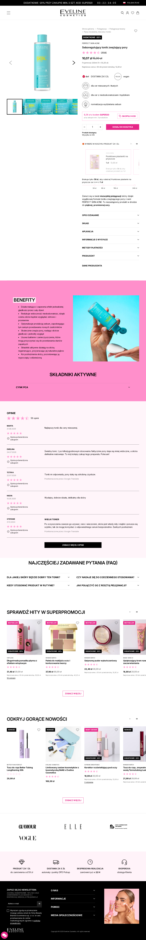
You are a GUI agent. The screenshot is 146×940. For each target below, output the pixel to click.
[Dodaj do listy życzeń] (135, 30)
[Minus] (84, 127)
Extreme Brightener (91, 765)
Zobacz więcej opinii (73, 545)
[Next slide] (136, 143)
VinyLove (10, 658)
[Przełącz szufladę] (8, 12)
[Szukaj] (122, 12)
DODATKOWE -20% (92, 37)
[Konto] (127, 12)
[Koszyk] (137, 12)
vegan (126, 76)
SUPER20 (104, 114)
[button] (74, 63)
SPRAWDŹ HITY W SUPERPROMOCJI (46, 612)
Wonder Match (51, 658)
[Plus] (100, 127)
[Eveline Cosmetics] (73, 13)
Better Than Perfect (14, 765)
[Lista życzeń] (132, 12)
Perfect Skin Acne (91, 43)
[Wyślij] (39, 903)
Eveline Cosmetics (52, 765)
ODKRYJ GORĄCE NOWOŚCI (37, 719)
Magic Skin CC (128, 658)
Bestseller (13, 623)
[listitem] (73, 434)
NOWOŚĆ (11, 730)
